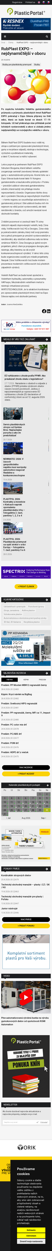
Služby (37, 64)
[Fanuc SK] (26, 844)
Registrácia (17, 2)
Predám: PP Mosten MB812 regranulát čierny (24, 685)
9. (47, 798)
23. (47, 806)
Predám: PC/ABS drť (11, 734)
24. (5, 810)
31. (5, 814)
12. (18, 802)
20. (26, 806)
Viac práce (26, 919)
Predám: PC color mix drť (14, 724)
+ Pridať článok (26, 586)
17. (5, 806)
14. (33, 802)
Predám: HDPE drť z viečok (14, 752)
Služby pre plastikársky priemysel (16, 64)
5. (19, 798)
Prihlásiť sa (30, 2)
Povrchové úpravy (36, 607)
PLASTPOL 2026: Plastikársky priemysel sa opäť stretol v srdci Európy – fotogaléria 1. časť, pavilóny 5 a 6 (14, 544)
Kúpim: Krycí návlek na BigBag (16, 694)
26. (18, 810)
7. (33, 798)
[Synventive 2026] (26, 572)
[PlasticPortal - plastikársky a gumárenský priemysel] (26, 12)
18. (12, 806)
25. (12, 810)
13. (26, 802)
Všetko (10, 680)
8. (40, 798)
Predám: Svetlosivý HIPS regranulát (19, 703)
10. (5, 802)
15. (40, 802)
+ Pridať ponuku (26, 926)
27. (26, 810)
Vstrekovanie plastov (13, 614)
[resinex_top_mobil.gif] (26, 24)
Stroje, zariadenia (11, 610)
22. (40, 806)
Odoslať (43, 1122)
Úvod (3, 43)
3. (5, 798)
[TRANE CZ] (26, 326)
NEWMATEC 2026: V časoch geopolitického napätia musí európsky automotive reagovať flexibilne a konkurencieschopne (14, 467)
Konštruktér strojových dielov (16, 875)
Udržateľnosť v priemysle (15, 607)
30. (47, 810)
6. (26, 798)
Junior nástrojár (9, 908)
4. (12, 798)
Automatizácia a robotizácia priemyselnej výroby (25, 618)
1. (40, 794)
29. (40, 810)
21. (33, 806)
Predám (42, 680)
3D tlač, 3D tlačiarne (12, 622)
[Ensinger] (26, 952)
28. (33, 810)
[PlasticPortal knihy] (26, 1066)
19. (18, 806)
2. (47, 794)
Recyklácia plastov (32, 622)
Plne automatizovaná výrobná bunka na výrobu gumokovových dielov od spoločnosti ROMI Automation (25, 1021)
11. (12, 802)
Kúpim (26, 680)
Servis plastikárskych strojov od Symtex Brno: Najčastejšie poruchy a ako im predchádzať (14, 430)
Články (10, 43)
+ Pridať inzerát (26, 774)
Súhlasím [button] (31, 1230)
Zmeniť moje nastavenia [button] (31, 1241)
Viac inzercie (26, 767)
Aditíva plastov (28, 610)
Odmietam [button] (31, 1236)
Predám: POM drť (10, 743)
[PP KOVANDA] (26, 648)
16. (47, 802)
